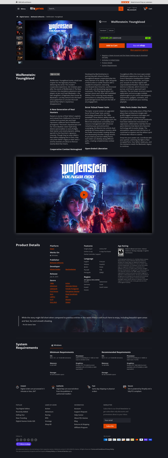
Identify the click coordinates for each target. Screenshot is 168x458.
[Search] (121, 9)
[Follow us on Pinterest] (28, 440)
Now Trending (21, 418)
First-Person (54, 291)
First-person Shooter (72, 291)
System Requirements (109, 65)
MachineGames (71, 269)
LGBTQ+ (52, 297)
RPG (67, 297)
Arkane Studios (55, 269)
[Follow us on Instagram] (24, 440)
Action (68, 283)
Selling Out (20, 415)
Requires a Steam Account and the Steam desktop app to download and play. (125, 56)
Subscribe (110, 426)
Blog (76, 421)
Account (77, 409)
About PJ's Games (81, 418)
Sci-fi (51, 300)
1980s (52, 283)
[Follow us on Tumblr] (35, 440)
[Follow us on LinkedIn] (32, 440)
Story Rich (53, 302)
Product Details (107, 63)
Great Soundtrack (71, 294)
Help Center (78, 415)
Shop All (48, 424)
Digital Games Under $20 (25, 421)
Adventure (53, 286)
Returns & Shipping (81, 424)
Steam (52, 249)
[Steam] (105, 21)
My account (131, 10)
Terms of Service (63, 451)
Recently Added (22, 412)
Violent (68, 302)
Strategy (48, 421)
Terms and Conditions (98, 449)
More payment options (139, 50)
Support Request (80, 412)
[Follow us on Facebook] (17, 440)
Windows (58, 345)
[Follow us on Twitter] (21, 440)
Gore (51, 294)
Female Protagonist (72, 289)
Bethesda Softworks (37, 17)
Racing (47, 415)
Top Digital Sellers (23, 409)
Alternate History (71, 286)
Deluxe (111, 30)
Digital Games (24, 17)
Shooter (68, 300)
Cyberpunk (53, 289)
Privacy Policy (109, 449)
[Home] (17, 17)
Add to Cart (111, 45)
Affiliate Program (81, 427)
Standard (103, 30)
